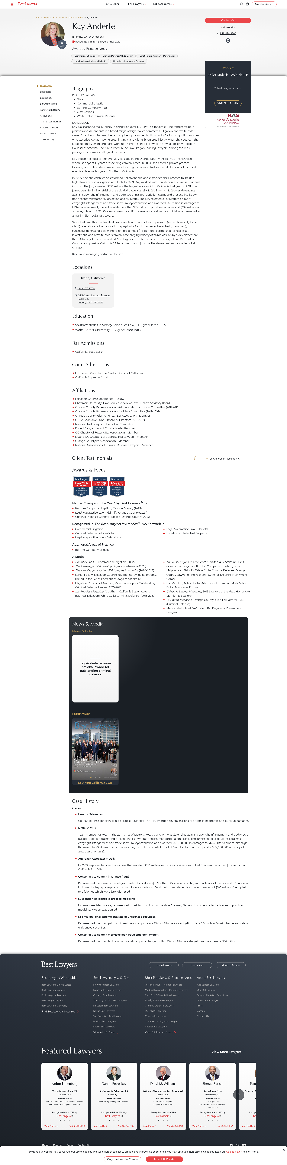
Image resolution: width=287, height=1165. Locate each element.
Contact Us (203, 1016)
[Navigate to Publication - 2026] (95, 751)
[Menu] (12, 4)
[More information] (72, 1115)
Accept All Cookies (164, 1159)
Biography (46, 85)
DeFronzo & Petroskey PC (114, 1091)
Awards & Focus (49, 127)
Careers (201, 1010)
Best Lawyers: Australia (53, 995)
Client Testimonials (50, 121)
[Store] (247, 4)
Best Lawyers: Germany (54, 1005)
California (71, 17)
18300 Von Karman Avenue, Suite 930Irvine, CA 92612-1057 (94, 299)
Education (46, 97)
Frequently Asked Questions (212, 995)
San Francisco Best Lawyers (108, 1016)
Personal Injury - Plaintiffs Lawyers (163, 984)
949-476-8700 (86, 288)
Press (200, 1005)
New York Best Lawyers (106, 984)
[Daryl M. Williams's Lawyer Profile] (163, 1077)
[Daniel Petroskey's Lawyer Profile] (114, 1077)
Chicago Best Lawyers (105, 995)
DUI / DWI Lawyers (155, 1010)
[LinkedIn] (244, 1145)
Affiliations (46, 115)
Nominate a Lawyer (208, 1000)
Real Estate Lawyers (156, 1026)
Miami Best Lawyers (104, 1026)
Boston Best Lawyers (104, 1021)
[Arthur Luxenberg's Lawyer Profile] (64, 1077)
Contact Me (228, 20)
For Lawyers (136, 4)
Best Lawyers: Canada (53, 990)
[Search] (241, 4)
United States (58, 17)
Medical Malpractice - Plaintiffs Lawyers (166, 990)
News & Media (48, 133)
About (45, 1145)
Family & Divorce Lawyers (159, 1000)
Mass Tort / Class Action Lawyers (162, 995)
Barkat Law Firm (213, 1091)
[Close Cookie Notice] (283, 1149)
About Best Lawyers (208, 984)
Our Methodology (207, 990)
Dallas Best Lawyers (104, 1010)
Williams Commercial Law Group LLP (163, 1091)
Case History (47, 139)
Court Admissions (50, 109)
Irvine (80, 17)
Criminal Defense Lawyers (159, 1005)
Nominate (197, 965)
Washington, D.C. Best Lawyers (110, 1000)
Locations (45, 91)
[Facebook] (231, 1145)
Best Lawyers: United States (56, 984)
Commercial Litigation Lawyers (162, 1021)
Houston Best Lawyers (105, 1005)
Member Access (231, 965)
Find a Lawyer (43, 17)
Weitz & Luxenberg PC (64, 1091)
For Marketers (162, 4)
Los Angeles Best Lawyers (107, 990)
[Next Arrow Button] (238, 1094)
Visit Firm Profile (227, 103)
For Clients (112, 4)
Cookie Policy (234, 1151)
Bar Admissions (48, 103)
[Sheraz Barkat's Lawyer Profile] (212, 1077)
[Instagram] (237, 1145)
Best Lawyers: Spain (52, 1000)
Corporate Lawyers (155, 1016)
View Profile (50, 1126)
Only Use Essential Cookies (122, 1159)
